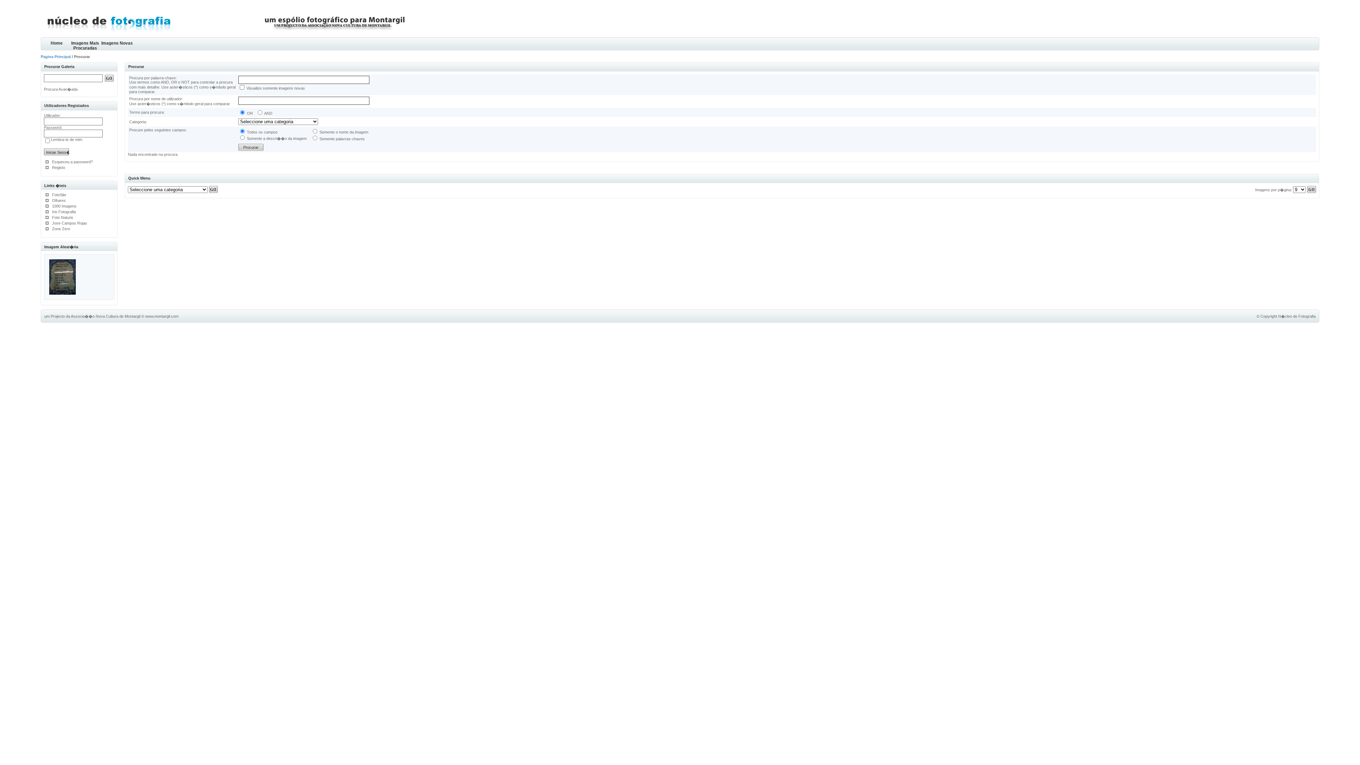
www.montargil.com (161, 316)
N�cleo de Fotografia (1297, 316)
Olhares (59, 200)
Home (57, 43)
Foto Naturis (62, 217)
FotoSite (59, 195)
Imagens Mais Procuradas (85, 45)
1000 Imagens (64, 206)
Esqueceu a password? (72, 162)
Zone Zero (61, 229)
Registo (58, 167)
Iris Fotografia (64, 212)
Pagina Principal (56, 57)
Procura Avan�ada (61, 89)
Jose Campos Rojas (69, 223)
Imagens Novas (117, 43)
